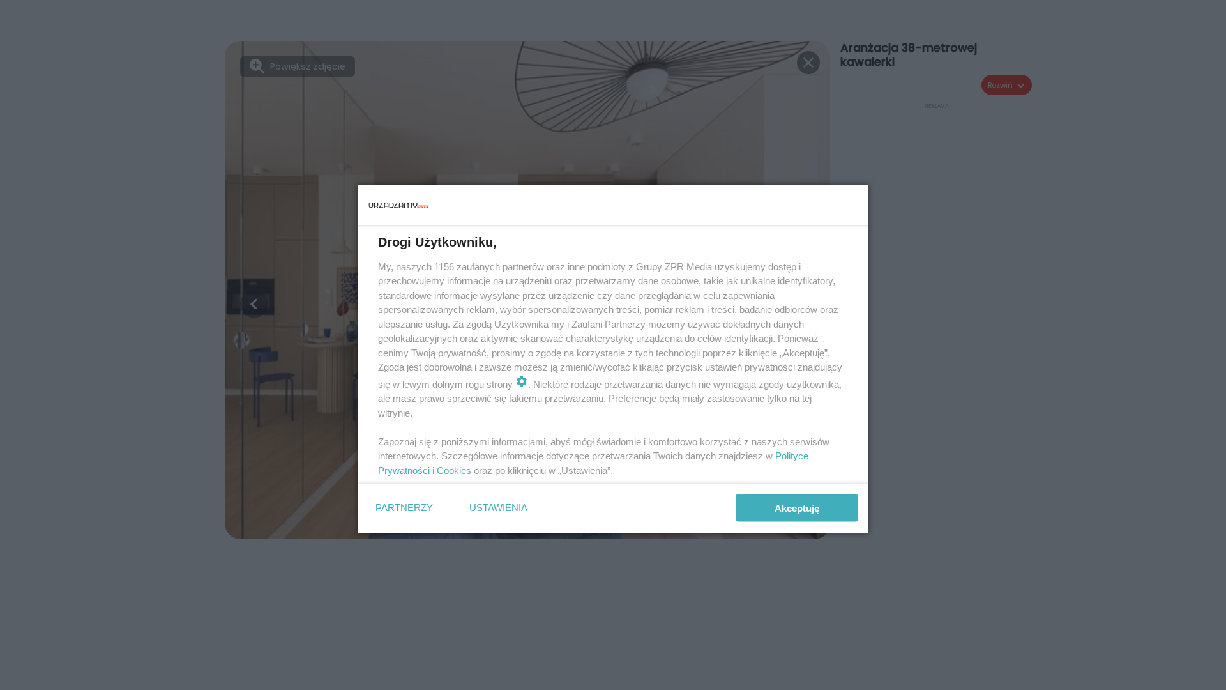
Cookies (454, 469)
